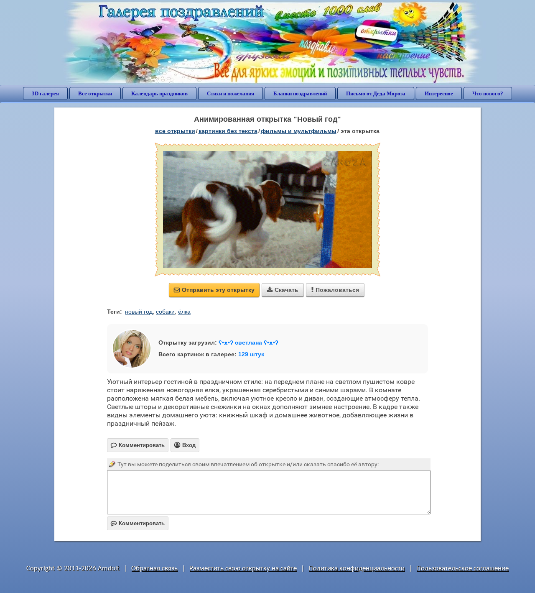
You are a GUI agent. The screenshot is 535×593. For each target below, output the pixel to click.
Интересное (439, 93)
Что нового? (487, 93)
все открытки (175, 131)
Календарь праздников (159, 93)
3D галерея (45, 93)
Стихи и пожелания (230, 93)
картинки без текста (228, 131)
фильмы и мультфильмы (298, 131)
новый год (139, 311)
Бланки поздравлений (300, 93)
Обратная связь (154, 568)
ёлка (184, 311)
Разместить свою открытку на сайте (243, 568)
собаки (165, 311)
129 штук (251, 354)
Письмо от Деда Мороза (375, 93)
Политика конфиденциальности (356, 568)
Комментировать (138, 523)
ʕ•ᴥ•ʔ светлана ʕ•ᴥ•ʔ (248, 342)
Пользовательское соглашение (462, 568)
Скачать (282, 289)
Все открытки (95, 93)
